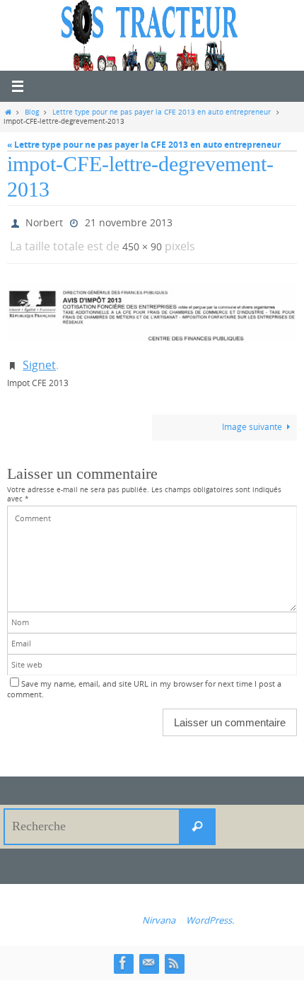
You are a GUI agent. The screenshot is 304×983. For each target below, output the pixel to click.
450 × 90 (142, 241)
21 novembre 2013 (129, 221)
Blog (32, 112)
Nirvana (158, 909)
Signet (39, 357)
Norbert (44, 221)
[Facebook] (123, 952)
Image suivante (252, 417)
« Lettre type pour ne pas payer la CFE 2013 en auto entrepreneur (144, 145)
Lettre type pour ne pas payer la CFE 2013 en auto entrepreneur (161, 112)
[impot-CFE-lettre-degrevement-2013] (152, 307)
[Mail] (148, 952)
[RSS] (174, 952)
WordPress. (210, 909)
